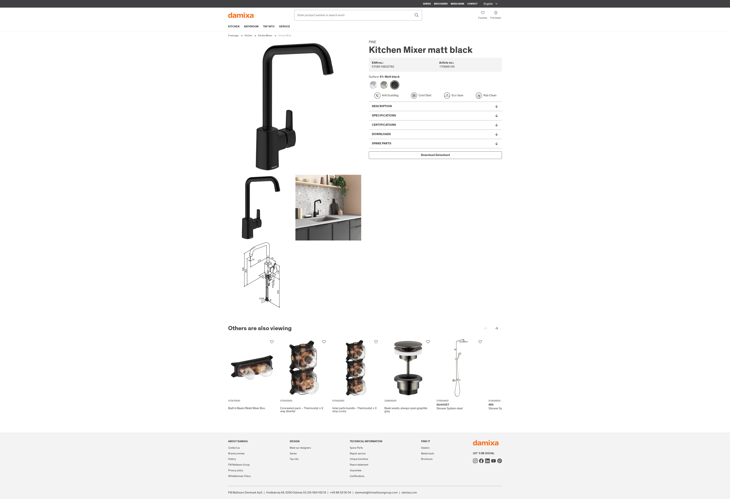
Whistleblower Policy (239, 476)
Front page (233, 35)
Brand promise (236, 453)
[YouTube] (493, 461)
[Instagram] (475, 461)
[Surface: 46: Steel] (384, 84)
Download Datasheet (435, 155)
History (232, 459)
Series (427, 4)
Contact (472, 4)
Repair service (358, 453)
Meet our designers (300, 448)
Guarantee (355, 470)
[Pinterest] (499, 461)
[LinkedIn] (487, 461)
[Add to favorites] (272, 342)
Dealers (425, 448)
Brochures (441, 4)
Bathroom (251, 26)
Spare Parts (356, 448)
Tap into (269, 26)
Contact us (234, 448)
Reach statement (359, 464)
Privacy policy (235, 470)
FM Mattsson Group (239, 464)
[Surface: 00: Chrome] (373, 84)
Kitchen (234, 26)
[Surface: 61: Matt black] (394, 84)
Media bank (457, 4)
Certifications (357, 476)
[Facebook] (481, 461)
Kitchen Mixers (265, 35)
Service (284, 26)
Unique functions (359, 459)
